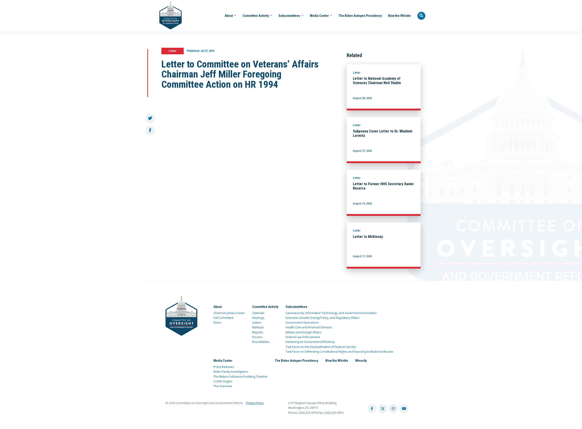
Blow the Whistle (399, 15)
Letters (256, 322)
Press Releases (223, 367)
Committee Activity (256, 15)
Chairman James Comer (229, 313)
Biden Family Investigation (230, 372)
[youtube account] (404, 408)
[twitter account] (382, 408)
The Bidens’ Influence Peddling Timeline (240, 377)
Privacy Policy (255, 403)
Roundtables (260, 342)
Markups (258, 327)
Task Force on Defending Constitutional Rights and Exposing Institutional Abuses (339, 352)
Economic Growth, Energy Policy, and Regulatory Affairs (322, 318)
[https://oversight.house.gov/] (168, 16)
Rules (217, 322)
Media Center (319, 15)
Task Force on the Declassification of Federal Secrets (321, 347)
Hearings (258, 318)
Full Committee (223, 318)
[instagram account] (393, 408)
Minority (361, 360)
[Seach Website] (421, 16)
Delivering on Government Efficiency (310, 342)
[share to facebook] (150, 130)
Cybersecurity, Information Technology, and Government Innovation (331, 313)
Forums (257, 337)
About (229, 15)
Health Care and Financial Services (309, 327)
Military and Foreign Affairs (303, 332)
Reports (257, 332)
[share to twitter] (150, 118)
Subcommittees (289, 15)
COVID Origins (222, 381)
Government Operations (302, 322)
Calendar (258, 313)
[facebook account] (371, 408)
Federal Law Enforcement (303, 337)
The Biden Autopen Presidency (360, 15)
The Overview (222, 386)
